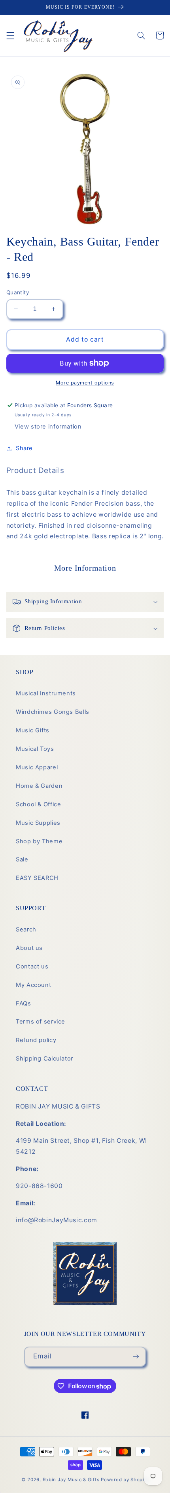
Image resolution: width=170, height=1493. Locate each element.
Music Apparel (37, 767)
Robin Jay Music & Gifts (71, 1479)
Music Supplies (38, 822)
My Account (33, 985)
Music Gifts (32, 730)
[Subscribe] (136, 1357)
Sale (22, 859)
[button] (10, 35)
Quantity (17, 292)
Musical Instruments (46, 693)
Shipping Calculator (44, 1058)
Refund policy (36, 1040)
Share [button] (24, 448)
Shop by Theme (39, 841)
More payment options (85, 383)
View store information (48, 426)
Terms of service (40, 1021)
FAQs (23, 1003)
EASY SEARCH (37, 877)
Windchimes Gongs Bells (52, 711)
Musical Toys (35, 748)
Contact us (32, 966)
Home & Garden (39, 785)
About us (29, 948)
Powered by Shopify (125, 1479)
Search (26, 929)
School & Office (38, 804)
